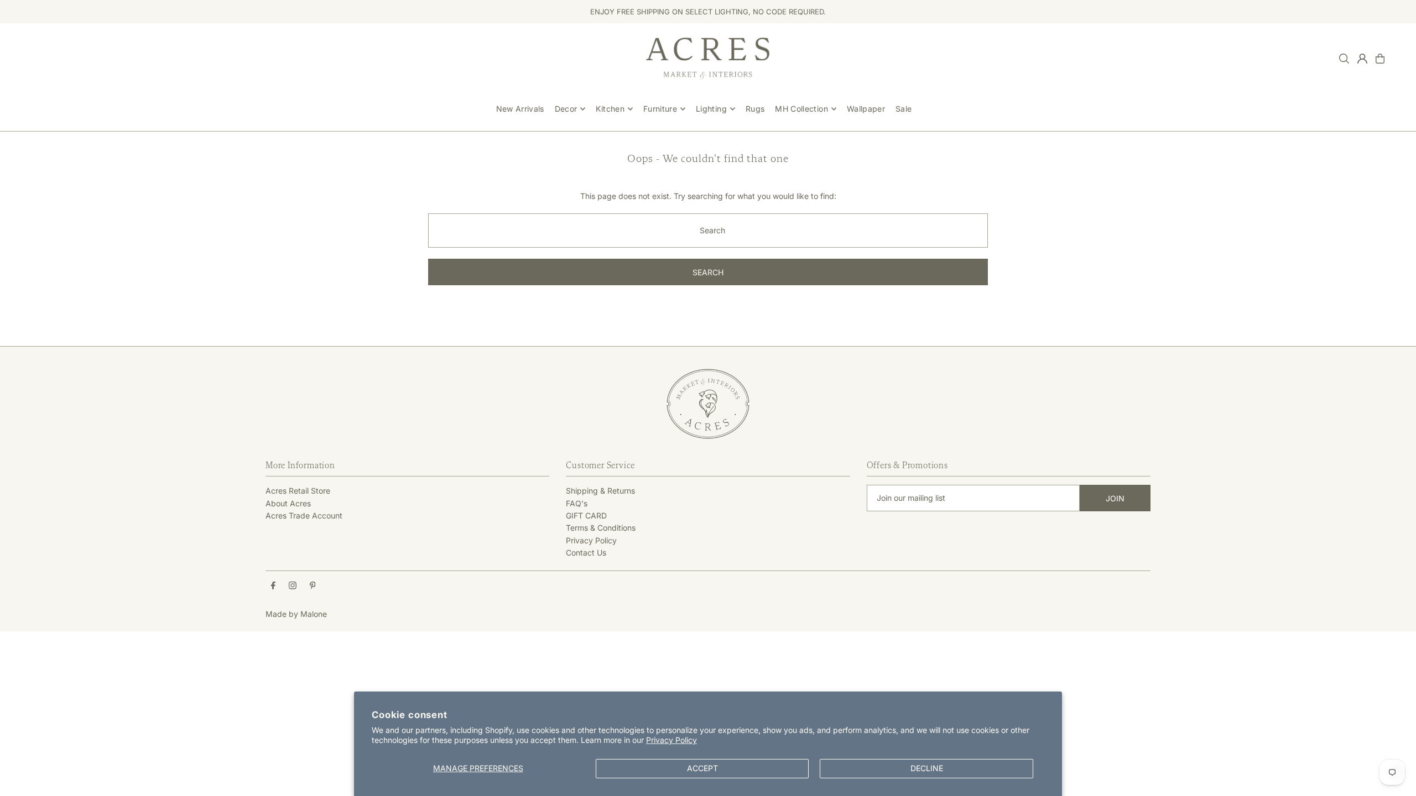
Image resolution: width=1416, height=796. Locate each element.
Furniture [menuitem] (660, 108)
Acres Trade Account (304, 515)
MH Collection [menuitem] (801, 108)
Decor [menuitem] (566, 108)
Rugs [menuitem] (755, 108)
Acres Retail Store (298, 490)
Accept (702, 768)
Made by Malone (296, 614)
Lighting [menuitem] (711, 108)
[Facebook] (273, 586)
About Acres (288, 503)
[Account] (1362, 59)
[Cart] (1380, 59)
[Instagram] (292, 586)
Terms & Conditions (601, 527)
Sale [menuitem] (904, 108)
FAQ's (576, 503)
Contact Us (586, 552)
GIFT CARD (586, 515)
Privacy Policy (671, 740)
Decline (926, 768)
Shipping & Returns (600, 490)
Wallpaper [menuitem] (866, 108)
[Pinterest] (313, 586)
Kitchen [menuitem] (610, 108)
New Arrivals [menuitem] (520, 108)
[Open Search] (1344, 59)
